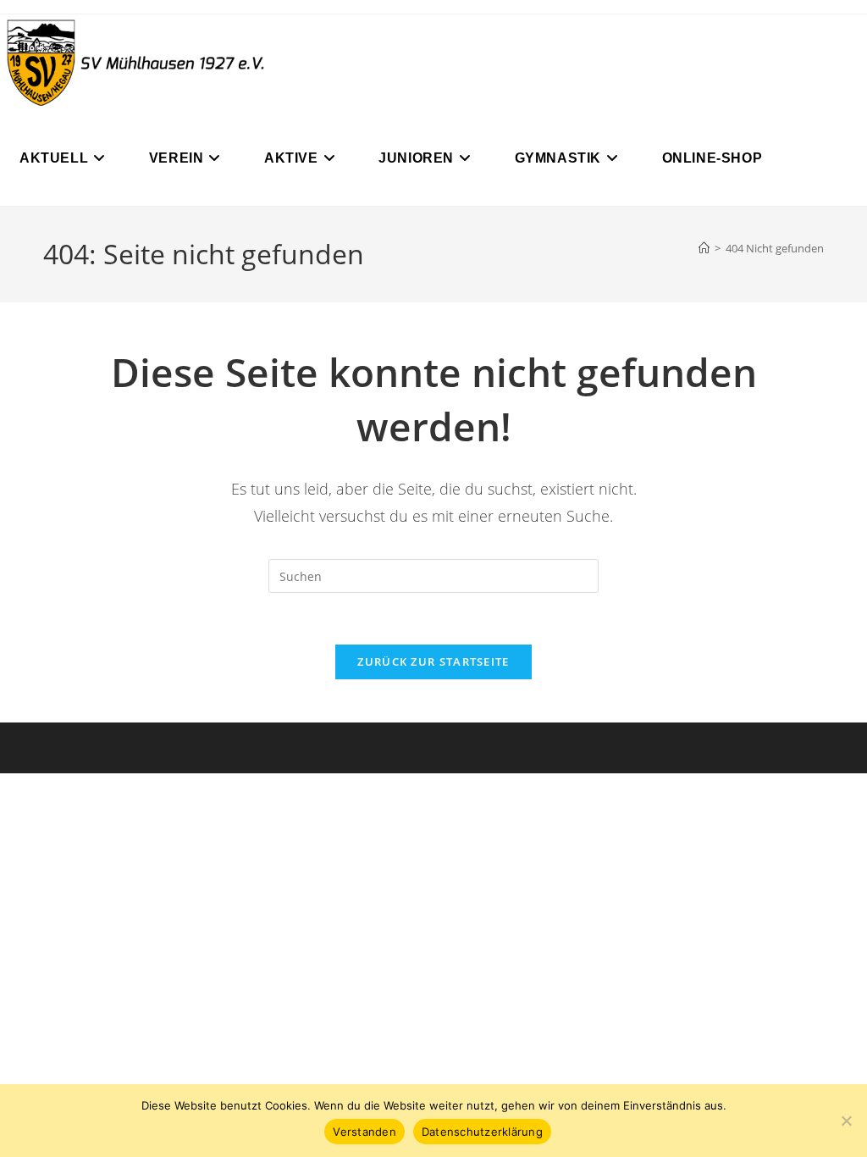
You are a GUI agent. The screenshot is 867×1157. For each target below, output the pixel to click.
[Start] (704, 248)
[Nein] (845, 1120)
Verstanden (364, 1131)
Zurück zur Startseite (433, 661)
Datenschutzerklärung (482, 1131)
